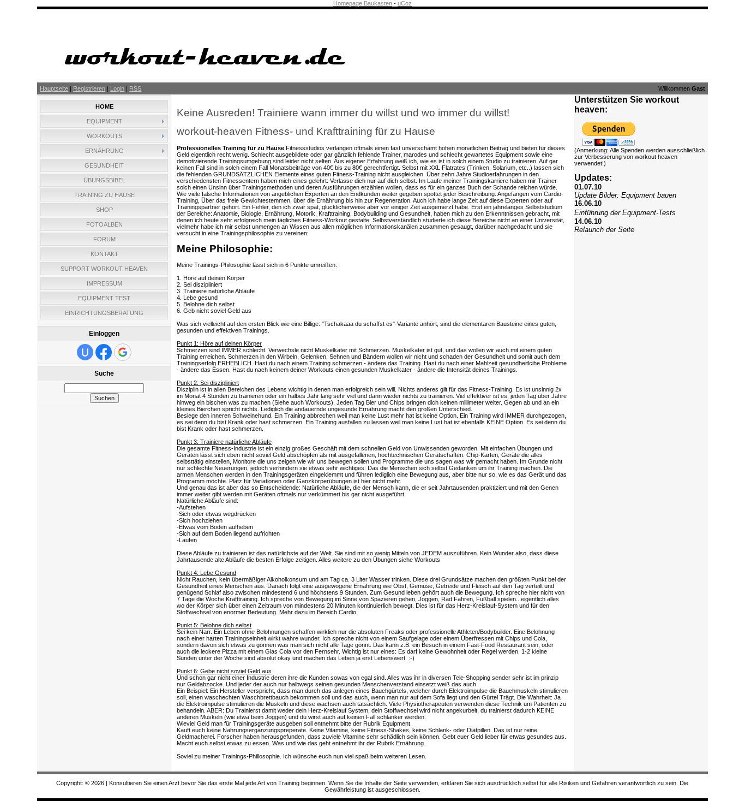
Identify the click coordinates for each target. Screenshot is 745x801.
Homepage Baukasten (362, 3)
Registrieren (89, 88)
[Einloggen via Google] (122, 352)
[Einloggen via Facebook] (103, 352)
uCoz (405, 3)
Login (117, 88)
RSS (135, 88)
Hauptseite (54, 88)
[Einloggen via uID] (85, 352)
